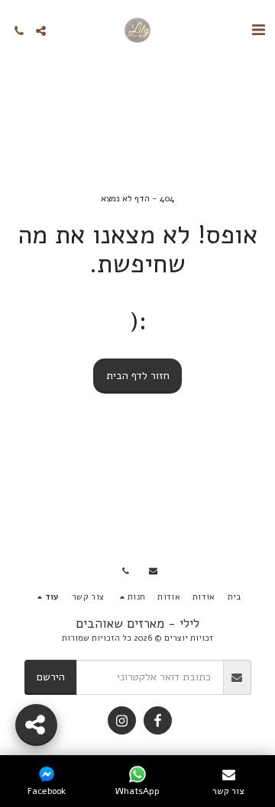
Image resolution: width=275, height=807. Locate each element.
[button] (258, 30)
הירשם (51, 677)
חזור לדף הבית (138, 375)
